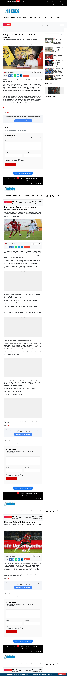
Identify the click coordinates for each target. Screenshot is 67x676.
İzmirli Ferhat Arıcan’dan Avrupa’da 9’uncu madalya (57, 64)
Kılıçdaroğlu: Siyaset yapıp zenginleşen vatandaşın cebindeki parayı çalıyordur (39, 202)
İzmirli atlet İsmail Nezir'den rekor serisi (57, 57)
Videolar (52, 1)
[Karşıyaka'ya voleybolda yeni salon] (49, 49)
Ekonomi (25, 17)
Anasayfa (41, 1)
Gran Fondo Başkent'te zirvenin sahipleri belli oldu (58, 71)
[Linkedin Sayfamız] (60, 4)
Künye (61, 1)
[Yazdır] (41, 72)
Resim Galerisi (47, 1)
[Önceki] (61, 25)
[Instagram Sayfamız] (36, 183)
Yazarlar (57, 1)
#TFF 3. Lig (13, 107)
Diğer (58, 17)
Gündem (13, 17)
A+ (38, 72)
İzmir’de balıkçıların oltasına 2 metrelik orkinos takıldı (34, 202)
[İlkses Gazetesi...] (12, 10)
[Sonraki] (63, 25)
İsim (6, 152)
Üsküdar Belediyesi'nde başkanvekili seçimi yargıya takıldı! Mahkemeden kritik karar (28, 202)
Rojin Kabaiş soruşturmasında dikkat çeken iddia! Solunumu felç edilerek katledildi (31, 25)
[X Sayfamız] (53, 4)
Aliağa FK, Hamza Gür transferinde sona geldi (57, 78)
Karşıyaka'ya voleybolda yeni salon (57, 50)
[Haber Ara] (63, 18)
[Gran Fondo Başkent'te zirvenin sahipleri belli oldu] (49, 71)
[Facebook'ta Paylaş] (9, 75)
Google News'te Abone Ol (23, 121)
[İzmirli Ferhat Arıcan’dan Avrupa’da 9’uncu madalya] (49, 63)
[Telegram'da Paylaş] (18, 75)
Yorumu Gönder (10, 164)
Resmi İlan (45, 18)
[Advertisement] (44, 11)
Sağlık (40, 17)
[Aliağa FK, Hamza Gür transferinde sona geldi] (49, 77)
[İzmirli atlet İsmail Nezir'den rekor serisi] (49, 56)
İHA (38, 44)
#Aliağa (7, 107)
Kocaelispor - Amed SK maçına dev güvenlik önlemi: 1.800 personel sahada (58, 42)
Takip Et (26, 75)
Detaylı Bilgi (49, 674)
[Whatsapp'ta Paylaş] (15, 75)
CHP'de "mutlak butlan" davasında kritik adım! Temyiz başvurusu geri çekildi (21, 202)
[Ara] (61, 34)
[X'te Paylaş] (12, 75)
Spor (30, 17)
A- (35, 72)
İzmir (35, 17)
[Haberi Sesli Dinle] (33, 72)
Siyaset (19, 17)
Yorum (7, 140)
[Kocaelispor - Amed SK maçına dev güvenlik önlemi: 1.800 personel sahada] (49, 40)
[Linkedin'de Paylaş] (21, 75)
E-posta (26, 152)
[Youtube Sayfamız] (62, 4)
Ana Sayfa (7, 30)
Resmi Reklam (51, 18)
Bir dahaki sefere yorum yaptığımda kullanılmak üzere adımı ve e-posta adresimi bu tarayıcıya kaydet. (22, 159)
